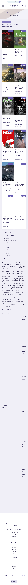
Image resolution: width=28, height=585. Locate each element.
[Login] (22, 6)
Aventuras (18, 271)
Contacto (14, 566)
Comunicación (5, 276)
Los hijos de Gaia (6, 119)
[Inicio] (7, 12)
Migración (19, 292)
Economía (13, 280)
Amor (9, 270)
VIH (2, 311)
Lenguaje (4, 290)
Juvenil (4, 83)
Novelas (14, 545)
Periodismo (4, 299)
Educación (20, 280)
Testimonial (20, 308)
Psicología (10, 301)
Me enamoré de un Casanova (19, 185)
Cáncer (15, 276)
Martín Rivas (19, 216)
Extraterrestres (16, 283)
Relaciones (16, 302)
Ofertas (4, 51)
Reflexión (11, 302)
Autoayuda (19, 270)
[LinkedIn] (16, 581)
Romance (5, 304)
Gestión (22, 285)
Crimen (11, 276)
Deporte (20, 276)
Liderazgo (14, 290)
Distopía (4, 280)
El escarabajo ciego (7, 152)
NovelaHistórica (18, 296)
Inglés (18, 288)
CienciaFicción (20, 273)
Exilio (10, 283)
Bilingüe (3, 273)
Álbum (10, 311)
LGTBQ (9, 290)
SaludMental (12, 304)
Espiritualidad (5, 283)
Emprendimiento (13, 281)
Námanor (5, 87)
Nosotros (14, 562)
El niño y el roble (19, 52)
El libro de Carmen (18, 121)
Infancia (9, 289)
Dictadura (19, 278)
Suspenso (4, 308)
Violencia (6, 311)
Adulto (17, 268)
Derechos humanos (6, 278)
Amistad (4, 270)
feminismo (8, 285)
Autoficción (12, 271)
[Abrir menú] (3, 6)
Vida (22, 310)
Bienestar (23, 271)
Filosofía (13, 285)
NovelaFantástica (7, 296)
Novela (4, 49)
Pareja (22, 297)
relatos (21, 302)
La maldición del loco (7, 185)
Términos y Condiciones (14, 538)
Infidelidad (14, 288)
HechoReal (9, 287)
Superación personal (19, 306)
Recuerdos (17, 301)
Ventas (19, 309)
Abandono (4, 268)
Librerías (14, 534)
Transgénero (8, 309)
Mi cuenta (14, 536)
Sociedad (18, 304)
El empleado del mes (20, 152)
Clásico (12, 275)
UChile (15, 310)
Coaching (17, 275)
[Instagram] (14, 581)
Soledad (9, 306)
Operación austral (6, 54)
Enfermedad (20, 281)
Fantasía (3, 285)
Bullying (13, 273)
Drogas (9, 280)
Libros (14, 559)
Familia (21, 283)
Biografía (7, 273)
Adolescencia (11, 268)
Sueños (13, 306)
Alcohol (22, 268)
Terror (14, 308)
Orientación (18, 297)
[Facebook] (12, 581)
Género (4, 287)
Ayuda (14, 568)
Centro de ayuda (14, 532)
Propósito (19, 299)
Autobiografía (5, 271)
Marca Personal (22, 290)
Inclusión (4, 288)
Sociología (4, 306)
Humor (16, 287)
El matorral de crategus (7, 219)
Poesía (14, 553)
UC (12, 309)
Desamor (13, 278)
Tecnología (9, 308)
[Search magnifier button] (20, 2)
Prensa (14, 564)
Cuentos (14, 547)
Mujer (13, 294)
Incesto (20, 287)
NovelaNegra (6, 297)
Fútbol (17, 285)
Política (14, 299)
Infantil (14, 549)
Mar (17, 290)
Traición (3, 309)
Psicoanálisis (4, 301)
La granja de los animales (19, 88)
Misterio (4, 294)
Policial (9, 299)
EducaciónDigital (6, 281)
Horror (13, 287)
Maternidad (5, 292)
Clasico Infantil (5, 275)
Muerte (9, 294)
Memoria (12, 292)
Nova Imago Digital (21, 575)
